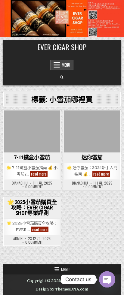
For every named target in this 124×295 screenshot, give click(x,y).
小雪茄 (15, 126)
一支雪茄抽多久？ (38, 120)
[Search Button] (62, 77)
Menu (66, 65)
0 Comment (34, 186)
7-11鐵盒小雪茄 (32, 157)
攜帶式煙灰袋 (92, 145)
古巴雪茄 (83, 126)
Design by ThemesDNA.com (62, 289)
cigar (14, 120)
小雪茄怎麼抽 (32, 133)
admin (18, 238)
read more (39, 174)
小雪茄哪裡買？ (39, 126)
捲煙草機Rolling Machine (91, 139)
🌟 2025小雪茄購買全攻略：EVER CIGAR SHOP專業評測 (32, 207)
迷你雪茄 (92, 157)
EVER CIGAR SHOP (61, 46)
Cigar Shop (98, 120)
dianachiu (20, 183)
